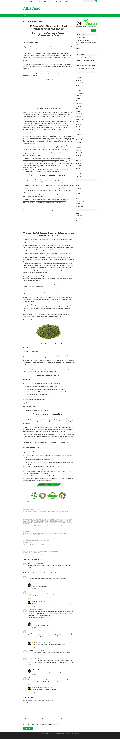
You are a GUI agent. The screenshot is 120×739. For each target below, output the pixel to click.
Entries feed (79, 215)
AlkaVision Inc (36, 669)
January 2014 (79, 140)
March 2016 (79, 98)
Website (60, 718)
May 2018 (78, 90)
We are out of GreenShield (82, 40)
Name (25, 718)
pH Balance (78, 198)
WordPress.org (79, 221)
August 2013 (79, 150)
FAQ (34, 1)
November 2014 (80, 116)
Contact (66, 1)
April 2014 (78, 132)
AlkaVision (33, 8)
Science (49, 1)
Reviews (44, 1)
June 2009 (78, 160)
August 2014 (79, 121)
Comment (25, 702)
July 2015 (78, 106)
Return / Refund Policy (90, 63)
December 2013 (80, 142)
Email (42, 718)
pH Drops (55, 1)
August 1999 (79, 176)
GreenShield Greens (89, 68)
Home (25, 1)
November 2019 (80, 77)
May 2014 (78, 129)
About (30, 1)
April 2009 (78, 165)
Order (61, 1)
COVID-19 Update (80, 37)
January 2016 (79, 101)
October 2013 (79, 145)
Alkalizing (78, 188)
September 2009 (80, 155)
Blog (39, 1)
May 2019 (78, 80)
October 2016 (79, 95)
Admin (34, 623)
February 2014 (79, 137)
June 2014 (78, 127)
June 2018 (78, 88)
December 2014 (80, 114)
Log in (77, 213)
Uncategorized (79, 206)
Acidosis (78, 183)
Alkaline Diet (79, 185)
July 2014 (78, 124)
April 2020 (78, 75)
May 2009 (78, 163)
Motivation (78, 193)
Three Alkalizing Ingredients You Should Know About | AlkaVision (44, 573)
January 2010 (79, 153)
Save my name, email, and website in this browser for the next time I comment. (42, 724)
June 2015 (78, 108)
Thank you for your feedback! (83, 51)
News (77, 196)
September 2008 (80, 173)
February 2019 (79, 82)
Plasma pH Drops (89, 58)
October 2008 (79, 171)
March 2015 (79, 111)
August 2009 (79, 158)
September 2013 (80, 147)
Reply (30, 569)
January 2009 (79, 168)
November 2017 (80, 93)
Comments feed (80, 218)
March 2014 (79, 134)
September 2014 (80, 119)
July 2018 (78, 85)
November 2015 (80, 103)
